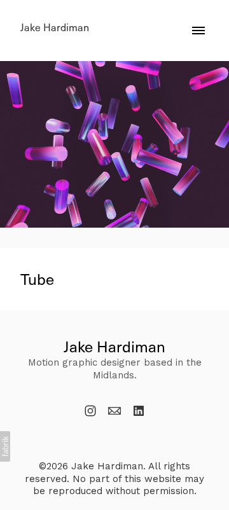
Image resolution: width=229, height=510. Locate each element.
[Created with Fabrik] (5, 446)
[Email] (114, 411)
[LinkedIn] (138, 411)
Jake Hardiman (114, 345)
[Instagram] (90, 411)
